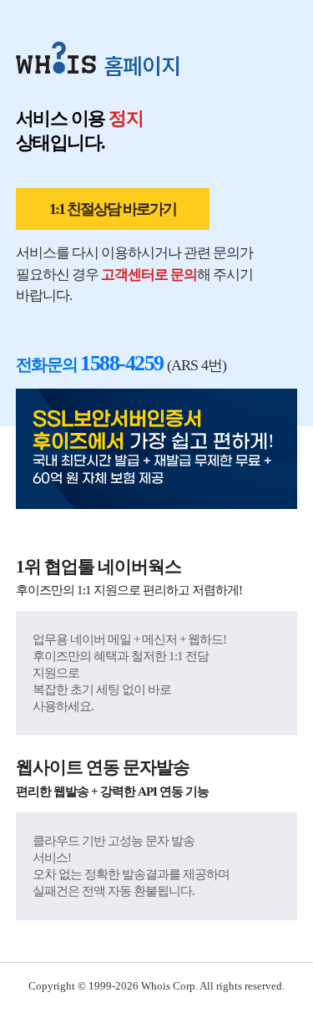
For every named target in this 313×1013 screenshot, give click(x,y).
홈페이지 (141, 64)
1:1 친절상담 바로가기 (112, 209)
